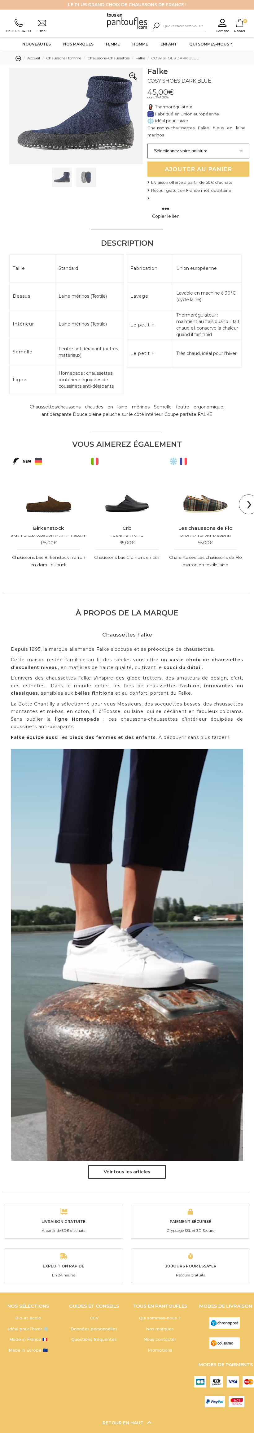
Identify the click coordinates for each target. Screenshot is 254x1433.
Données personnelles (94, 1328)
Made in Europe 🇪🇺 (28, 1350)
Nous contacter (159, 1339)
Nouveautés (36, 44)
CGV (94, 1317)
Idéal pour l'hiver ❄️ (28, 1328)
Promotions (160, 1350)
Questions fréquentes (94, 1339)
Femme (113, 44)
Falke (140, 58)
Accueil (33, 58)
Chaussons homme (63, 58)
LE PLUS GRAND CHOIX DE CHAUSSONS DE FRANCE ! (127, 4)
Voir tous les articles (127, 1172)
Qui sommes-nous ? (210, 44)
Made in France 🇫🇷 (28, 1339)
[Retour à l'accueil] (127, 21)
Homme (140, 44)
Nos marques (78, 44)
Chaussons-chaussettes (108, 58)
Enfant (168, 44)
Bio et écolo (28, 1317)
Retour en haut (124, 1423)
